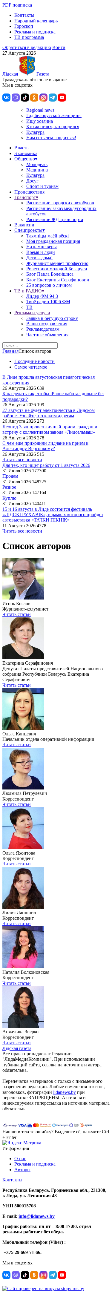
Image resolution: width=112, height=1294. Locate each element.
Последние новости (34, 361)
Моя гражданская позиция (53, 241)
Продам (10, 476)
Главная (10, 351)
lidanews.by (64, 1092)
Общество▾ (25, 158)
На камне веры (41, 246)
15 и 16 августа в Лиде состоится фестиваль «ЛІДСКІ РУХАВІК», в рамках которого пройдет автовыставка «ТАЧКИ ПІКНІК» (52, 515)
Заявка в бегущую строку (52, 318)
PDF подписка (17, 4)
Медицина (37, 169)
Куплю (9, 498)
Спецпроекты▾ (29, 230)
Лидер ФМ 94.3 (42, 296)
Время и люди (40, 252)
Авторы (22, 1169)
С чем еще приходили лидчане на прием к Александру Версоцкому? (45, 446)
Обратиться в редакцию (26, 47)
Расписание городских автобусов (60, 202)
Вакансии (24, 224)
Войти (58, 47)
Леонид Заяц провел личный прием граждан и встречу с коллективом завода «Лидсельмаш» (49, 429)
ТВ (29, 307)
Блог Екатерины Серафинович (57, 279)
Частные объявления (47, 334)
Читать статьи (16, 614)
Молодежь (36, 164)
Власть (21, 147)
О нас (20, 1158)
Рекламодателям (42, 329)
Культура (35, 132)
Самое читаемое (30, 367)
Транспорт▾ (26, 197)
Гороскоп (23, 26)
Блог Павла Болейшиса (49, 274)
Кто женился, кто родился (52, 126)
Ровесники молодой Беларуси (56, 268)
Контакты (24, 15)
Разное (9, 487)
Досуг (32, 180)
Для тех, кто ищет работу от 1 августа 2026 (46, 465)
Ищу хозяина (39, 121)
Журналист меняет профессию (57, 263)
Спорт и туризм (42, 186)
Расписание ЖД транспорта (54, 219)
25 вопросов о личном (49, 285)
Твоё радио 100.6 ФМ (48, 301)
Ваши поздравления (46, 323)
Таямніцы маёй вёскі (47, 235)
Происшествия (29, 191)
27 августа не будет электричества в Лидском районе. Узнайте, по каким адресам (48, 413)
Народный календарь (36, 20)
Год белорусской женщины (54, 115)
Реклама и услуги (32, 312)
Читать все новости (22, 459)
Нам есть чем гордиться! (51, 137)
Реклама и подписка (35, 31)
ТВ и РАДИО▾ (29, 290)
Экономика (25, 153)
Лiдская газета (16, 1048)
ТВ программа (29, 37)
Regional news (40, 110)
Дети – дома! (39, 257)
